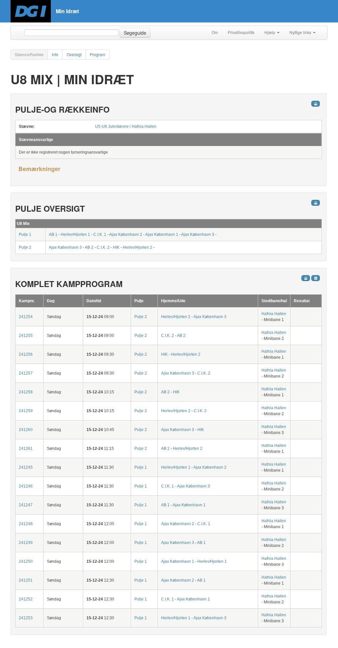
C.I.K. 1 (99, 234)
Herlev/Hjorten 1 (75, 234)
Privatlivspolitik (241, 32)
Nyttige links (300, 32)
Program (97, 54)
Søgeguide (135, 32)
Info (55, 54)
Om (215, 32)
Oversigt (74, 54)
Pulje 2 (25, 247)
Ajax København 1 (161, 234)
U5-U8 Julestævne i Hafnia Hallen (125, 126)
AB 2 (89, 247)
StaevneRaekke (29, 54)
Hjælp (270, 32)
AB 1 (53, 234)
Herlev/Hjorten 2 (137, 247)
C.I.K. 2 (103, 247)
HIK (116, 247)
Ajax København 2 (125, 234)
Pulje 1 (25, 234)
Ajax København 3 (197, 234)
